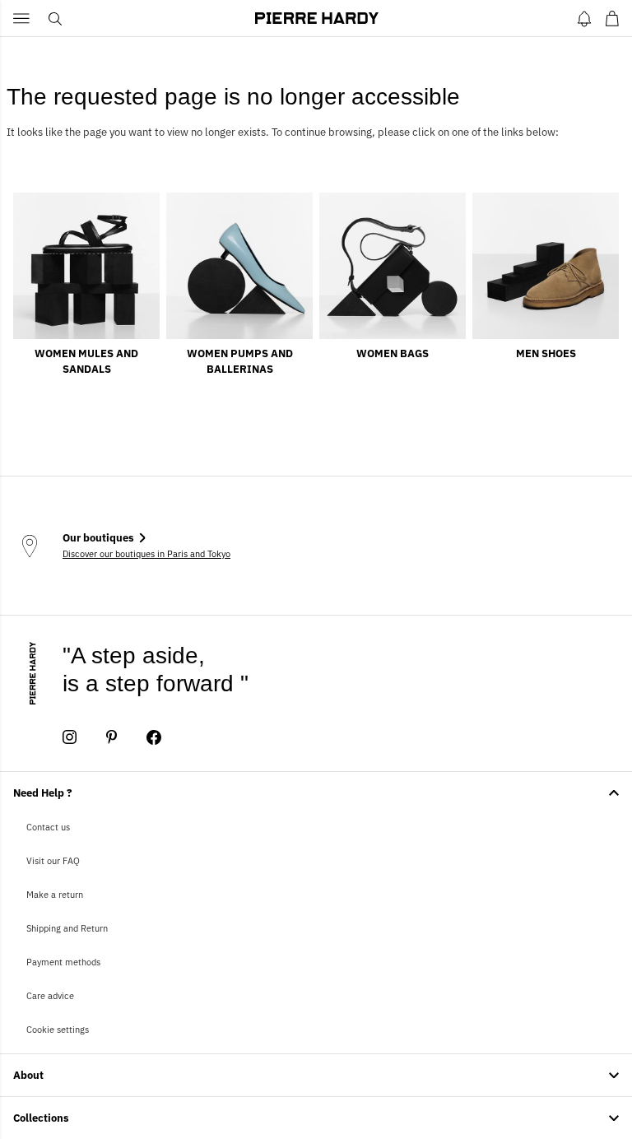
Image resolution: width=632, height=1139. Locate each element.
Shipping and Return (67, 928)
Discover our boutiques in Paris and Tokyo (146, 554)
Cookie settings (57, 1029)
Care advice (50, 996)
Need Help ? (42, 793)
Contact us (48, 827)
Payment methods (63, 962)
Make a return (54, 894)
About (28, 1075)
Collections (41, 1118)
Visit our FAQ (53, 861)
